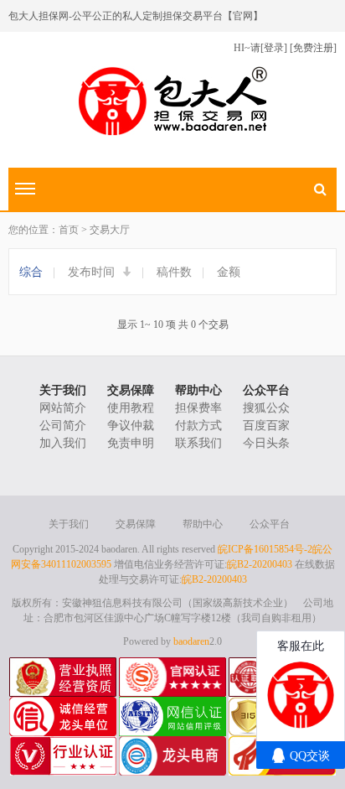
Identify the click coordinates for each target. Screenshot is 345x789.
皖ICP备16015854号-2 (265, 549)
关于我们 (62, 390)
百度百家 (266, 425)
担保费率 (198, 408)
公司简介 (62, 425)
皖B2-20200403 (259, 564)
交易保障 (130, 390)
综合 (31, 272)
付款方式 (198, 425)
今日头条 (266, 443)
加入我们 (62, 443)
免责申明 (130, 443)
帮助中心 (198, 390)
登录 (274, 48)
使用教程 (130, 408)
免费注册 (313, 48)
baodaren (191, 641)
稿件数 (174, 272)
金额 (228, 272)
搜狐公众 (266, 408)
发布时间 (93, 272)
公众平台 (266, 390)
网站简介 (62, 408)
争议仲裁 (130, 425)
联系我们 (198, 443)
